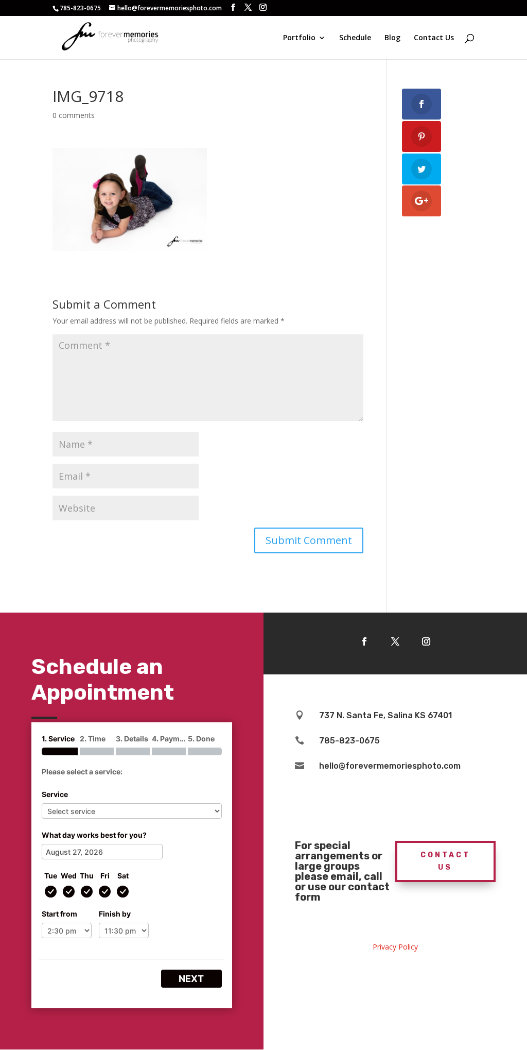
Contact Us (434, 38)
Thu (87, 875)
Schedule (355, 38)
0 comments (73, 115)
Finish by (115, 913)
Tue (50, 875)
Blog (392, 38)
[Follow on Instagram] (426, 641)
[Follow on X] (395, 641)
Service (55, 794)
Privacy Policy (395, 947)
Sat (123, 875)
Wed (69, 875)
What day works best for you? (94, 835)
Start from (59, 913)
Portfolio (299, 38)
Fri (105, 875)
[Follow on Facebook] (364, 641)
